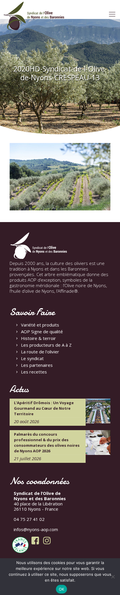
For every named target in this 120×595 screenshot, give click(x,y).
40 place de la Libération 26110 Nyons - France (40, 501)
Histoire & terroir (38, 338)
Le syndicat (32, 358)
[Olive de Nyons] (34, 16)
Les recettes (34, 372)
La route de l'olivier (40, 352)
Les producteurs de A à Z (46, 345)
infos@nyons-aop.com (36, 529)
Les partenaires (37, 365)
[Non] (113, 577)
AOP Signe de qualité (42, 331)
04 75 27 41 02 (29, 519)
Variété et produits (40, 325)
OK (61, 589)
